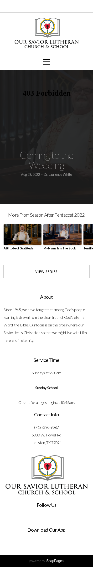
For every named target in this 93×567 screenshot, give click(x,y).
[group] (22, 239)
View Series (46, 271)
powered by (46, 561)
